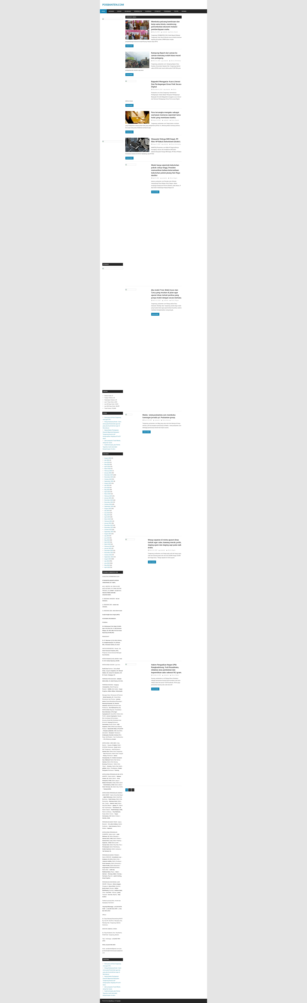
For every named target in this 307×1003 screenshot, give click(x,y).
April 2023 (107, 542)
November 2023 (108, 527)
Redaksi (184, 11)
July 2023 (106, 536)
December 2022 (108, 550)
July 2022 (106, 561)
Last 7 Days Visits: (109, 402)
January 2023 (107, 548)
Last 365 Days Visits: (110, 406)
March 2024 (107, 519)
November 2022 (108, 552)
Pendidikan (167, 11)
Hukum (119, 11)
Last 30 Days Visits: (109, 404)
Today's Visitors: (108, 398)
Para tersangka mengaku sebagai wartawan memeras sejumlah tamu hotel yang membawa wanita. (166, 115)
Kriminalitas (138, 11)
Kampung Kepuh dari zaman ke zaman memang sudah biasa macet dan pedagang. (166, 55)
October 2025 (108, 479)
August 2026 (107, 458)
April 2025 (107, 491)
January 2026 (107, 473)
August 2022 (107, 559)
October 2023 (108, 529)
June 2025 (107, 487)
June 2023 (107, 538)
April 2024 (107, 517)
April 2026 (107, 466)
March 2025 (107, 494)
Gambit (118, 1000)
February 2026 (108, 470)
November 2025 (108, 477)
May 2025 (107, 489)
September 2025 (108, 481)
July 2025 (106, 485)
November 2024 (108, 502)
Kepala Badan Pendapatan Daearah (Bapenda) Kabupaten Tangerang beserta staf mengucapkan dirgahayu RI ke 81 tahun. (111, 434)
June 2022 (107, 563)
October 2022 (108, 555)
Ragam (175, 178)
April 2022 (107, 567)
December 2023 (108, 525)
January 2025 (107, 498)
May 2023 (107, 540)
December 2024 (108, 500)
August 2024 (107, 508)
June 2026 (107, 462)
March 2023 (107, 544)
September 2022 (108, 557)
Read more (129, 45)
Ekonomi (111, 11)
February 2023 (108, 546)
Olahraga (148, 11)
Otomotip (158, 11)
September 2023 (108, 531)
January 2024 (107, 523)
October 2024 (108, 504)
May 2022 (107, 565)
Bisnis (103, 11)
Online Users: (108, 395)
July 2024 (106, 510)
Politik (176, 11)
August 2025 (107, 483)
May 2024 (107, 515)
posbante (165, 32)
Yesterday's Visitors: (109, 400)
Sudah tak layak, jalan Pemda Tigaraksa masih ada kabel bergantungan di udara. (111, 447)
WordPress (111, 1000)
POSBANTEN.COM (113, 4)
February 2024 (108, 521)
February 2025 (108, 496)
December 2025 (108, 475)
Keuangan (128, 11)
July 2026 (106, 460)
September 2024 (108, 506)
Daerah (176, 32)
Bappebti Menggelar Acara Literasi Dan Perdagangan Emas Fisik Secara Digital (166, 84)
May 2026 (107, 464)
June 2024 (107, 513)
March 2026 (107, 468)
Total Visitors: (108, 408)
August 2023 (107, 533)
